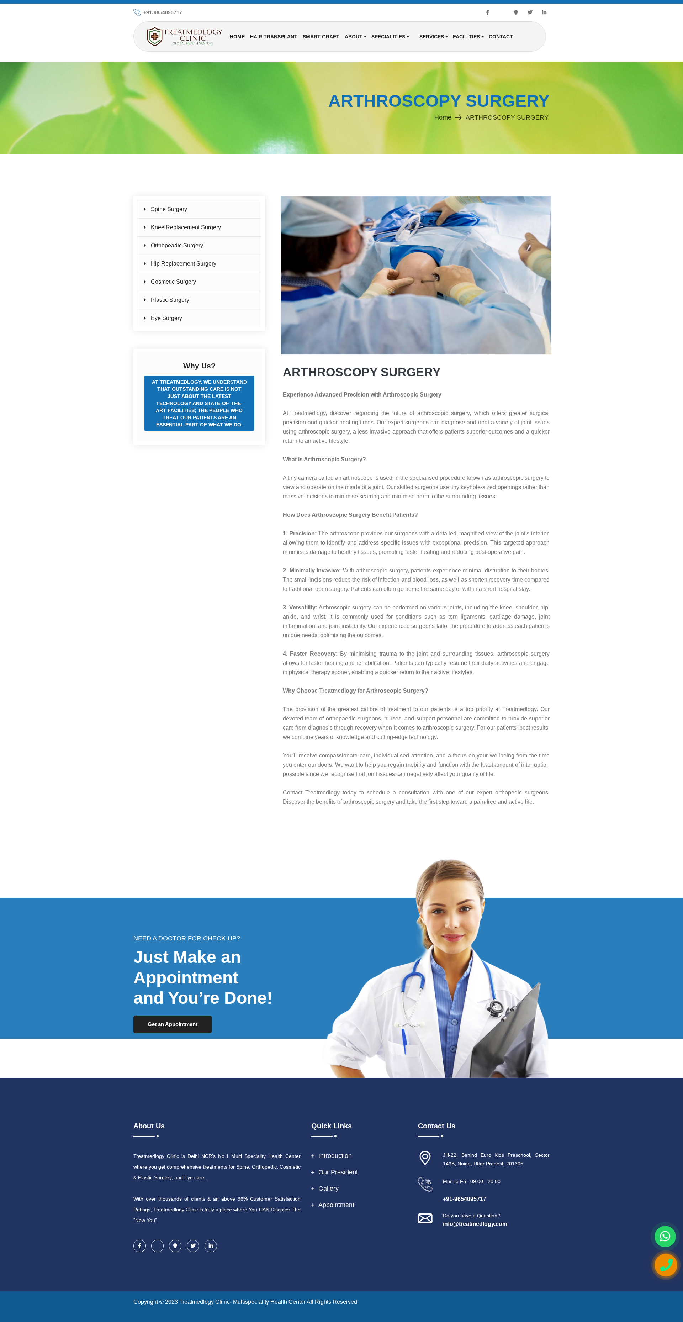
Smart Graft (321, 37)
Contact (501, 37)
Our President (338, 1172)
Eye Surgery (166, 318)
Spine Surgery (169, 209)
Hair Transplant (273, 37)
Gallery (328, 1188)
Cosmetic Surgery (173, 282)
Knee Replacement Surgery (186, 227)
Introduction (335, 1155)
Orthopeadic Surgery (177, 245)
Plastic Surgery (170, 300)
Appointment (336, 1204)
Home (237, 37)
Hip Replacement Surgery (183, 264)
